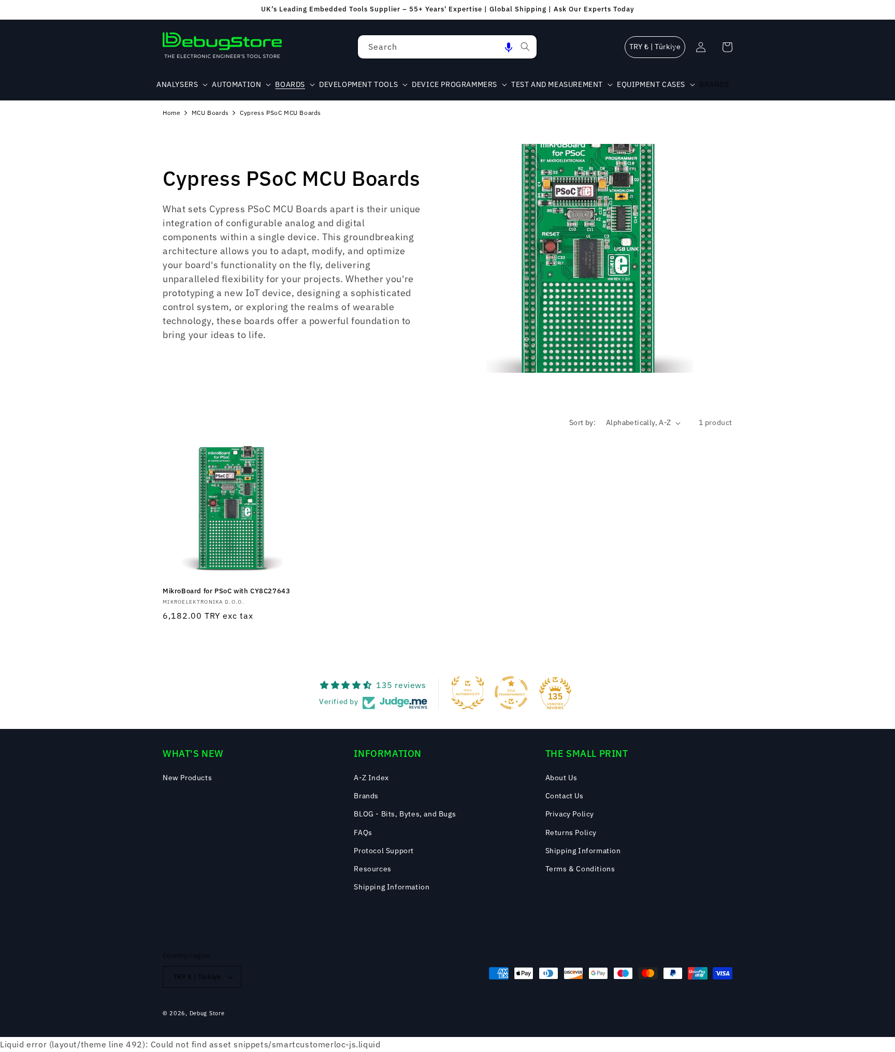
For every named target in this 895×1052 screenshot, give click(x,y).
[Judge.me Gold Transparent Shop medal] (511, 692)
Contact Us (564, 795)
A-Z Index (371, 777)
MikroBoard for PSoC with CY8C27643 (226, 591)
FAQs (363, 832)
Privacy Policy (569, 814)
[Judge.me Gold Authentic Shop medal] (467, 692)
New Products (187, 777)
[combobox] (447, 47)
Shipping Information (391, 887)
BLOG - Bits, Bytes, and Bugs (405, 814)
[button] (509, 47)
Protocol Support (384, 850)
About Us (561, 777)
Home (171, 112)
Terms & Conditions (580, 868)
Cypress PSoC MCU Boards (280, 112)
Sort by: (582, 422)
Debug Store (207, 1013)
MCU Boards (210, 112)
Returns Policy (571, 832)
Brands (366, 795)
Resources (372, 868)
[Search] (525, 46)
